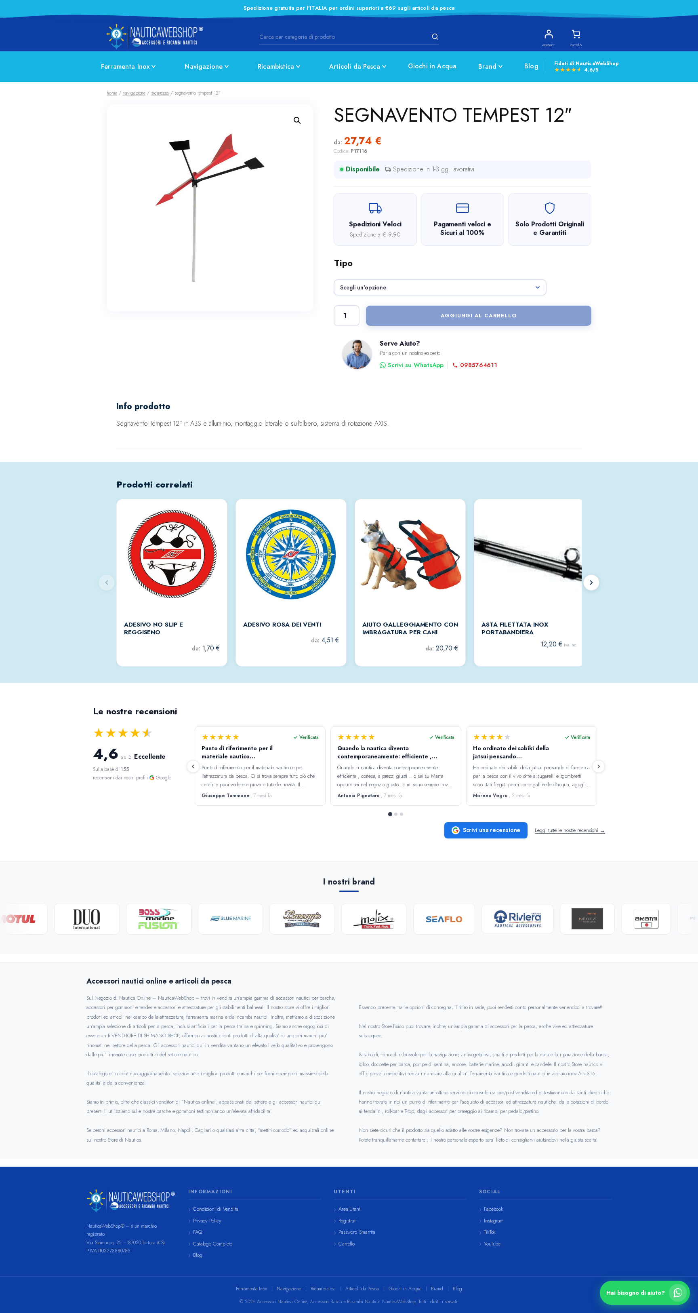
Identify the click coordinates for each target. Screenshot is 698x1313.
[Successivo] (591, 582)
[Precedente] (193, 766)
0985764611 (478, 365)
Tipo (343, 262)
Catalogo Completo (212, 1244)
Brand (487, 66)
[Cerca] (434, 37)
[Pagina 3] (401, 814)
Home (112, 93)
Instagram (494, 1220)
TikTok (490, 1232)
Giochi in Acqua (432, 66)
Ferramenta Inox (125, 66)
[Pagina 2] (395, 814)
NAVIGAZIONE (133, 93)
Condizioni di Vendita (215, 1209)
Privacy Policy (207, 1220)
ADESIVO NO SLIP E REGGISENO (153, 629)
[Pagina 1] (390, 814)
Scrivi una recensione (491, 830)
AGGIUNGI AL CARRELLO (479, 315)
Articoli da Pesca (354, 66)
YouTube (492, 1244)
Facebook (493, 1209)
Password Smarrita (356, 1232)
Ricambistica (276, 66)
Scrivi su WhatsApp (416, 365)
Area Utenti (350, 1209)
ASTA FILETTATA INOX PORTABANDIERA (514, 629)
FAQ (197, 1232)
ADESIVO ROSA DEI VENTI (282, 625)
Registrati (347, 1220)
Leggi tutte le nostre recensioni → (570, 830)
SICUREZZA (160, 93)
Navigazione (204, 66)
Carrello (346, 1244)
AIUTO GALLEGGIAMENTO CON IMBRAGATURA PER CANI (410, 629)
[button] (297, 120)
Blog (531, 66)
